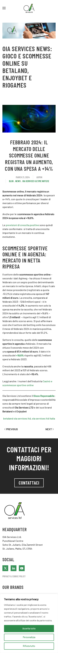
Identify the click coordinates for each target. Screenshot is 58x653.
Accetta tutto (29, 628)
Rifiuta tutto (29, 646)
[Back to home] (29, 8)
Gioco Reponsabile (43, 395)
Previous (12, 429)
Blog (11, 181)
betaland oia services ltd (17, 418)
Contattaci (29, 483)
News (18, 181)
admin (39, 177)
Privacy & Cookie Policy (13, 576)
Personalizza (29, 637)
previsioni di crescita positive (22, 225)
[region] (29, 623)
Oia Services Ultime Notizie (35, 181)
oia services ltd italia (43, 418)
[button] (4, 8)
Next (48, 429)
